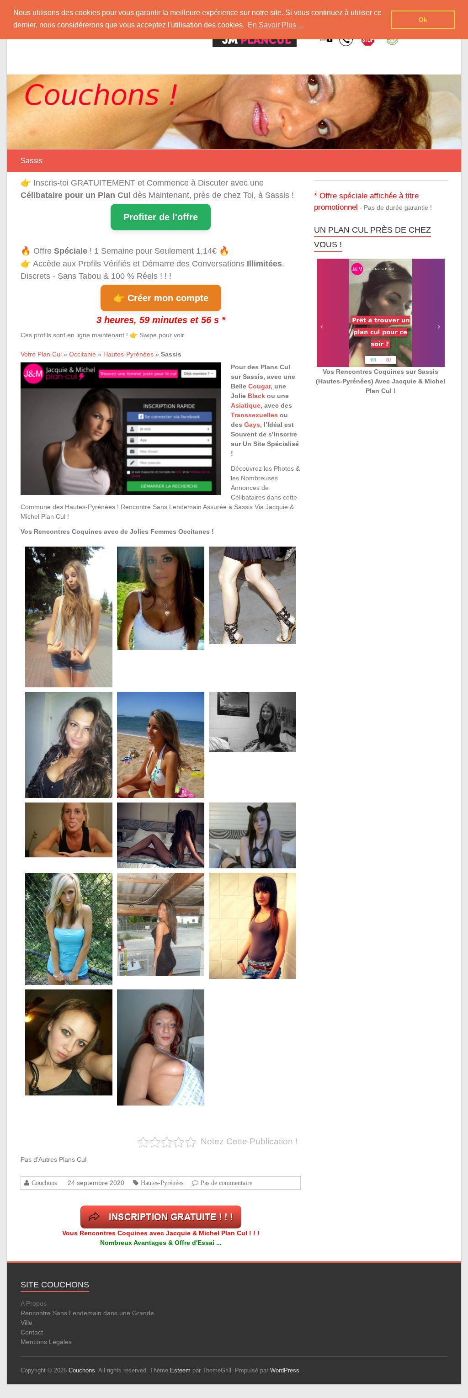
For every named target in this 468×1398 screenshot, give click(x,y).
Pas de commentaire (226, 1183)
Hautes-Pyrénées (128, 354)
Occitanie (82, 354)
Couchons (44, 1183)
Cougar (259, 386)
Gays (252, 424)
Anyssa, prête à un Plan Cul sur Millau (162, 883)
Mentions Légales (46, 1341)
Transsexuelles (254, 415)
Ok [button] (423, 19)
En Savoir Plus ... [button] (275, 25)
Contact (32, 1332)
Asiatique (246, 405)
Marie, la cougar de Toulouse (152, 999)
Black (256, 395)
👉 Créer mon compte (160, 298)
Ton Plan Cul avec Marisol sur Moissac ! (163, 556)
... (61, 624)
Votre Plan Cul (41, 354)
